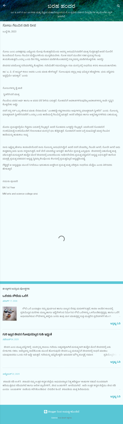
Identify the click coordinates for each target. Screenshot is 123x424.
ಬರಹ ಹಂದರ (61, 6)
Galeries (54, 418)
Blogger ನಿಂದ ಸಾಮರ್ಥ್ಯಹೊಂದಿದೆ (63, 411)
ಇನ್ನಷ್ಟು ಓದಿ (115, 323)
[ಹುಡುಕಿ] (118, 6)
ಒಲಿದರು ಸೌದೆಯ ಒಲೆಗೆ (15, 296)
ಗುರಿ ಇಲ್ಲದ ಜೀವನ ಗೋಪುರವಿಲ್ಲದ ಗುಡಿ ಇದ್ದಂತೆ (27, 334)
